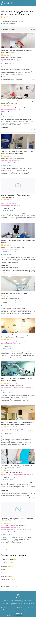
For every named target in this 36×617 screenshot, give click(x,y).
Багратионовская (9, 583)
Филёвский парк (9, 586)
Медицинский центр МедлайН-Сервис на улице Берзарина (16, 51)
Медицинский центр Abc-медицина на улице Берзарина (15, 196)
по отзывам (12, 29)
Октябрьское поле (9, 559)
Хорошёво (7, 566)
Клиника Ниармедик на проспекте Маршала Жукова (18, 241)
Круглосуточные (34, 29)
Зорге (5, 569)
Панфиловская (8, 573)
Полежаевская (8, 579)
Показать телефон (8, 66)
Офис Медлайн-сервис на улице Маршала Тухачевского (17, 520)
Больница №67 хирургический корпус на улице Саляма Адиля (16, 379)
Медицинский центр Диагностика (14, 293)
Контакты (20, 607)
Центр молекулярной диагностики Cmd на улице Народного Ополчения (17, 152)
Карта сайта (29, 607)
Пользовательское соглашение (12, 610)
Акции (11, 607)
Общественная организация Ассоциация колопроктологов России (16, 467)
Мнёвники (7, 563)
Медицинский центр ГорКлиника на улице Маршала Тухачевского (17, 102)
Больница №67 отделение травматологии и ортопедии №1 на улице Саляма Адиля (17, 423)
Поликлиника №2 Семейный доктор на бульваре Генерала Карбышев (15, 336)
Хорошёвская (7, 576)
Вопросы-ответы (29, 610)
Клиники (3, 607)
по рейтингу (4, 29)
